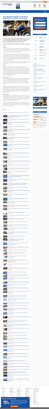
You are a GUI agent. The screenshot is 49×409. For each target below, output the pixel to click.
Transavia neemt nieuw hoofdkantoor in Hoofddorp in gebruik (18, 221)
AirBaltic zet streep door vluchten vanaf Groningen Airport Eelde (18, 164)
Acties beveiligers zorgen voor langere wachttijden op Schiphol (18, 215)
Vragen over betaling (27, 393)
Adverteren (3, 391)
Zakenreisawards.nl (36, 404)
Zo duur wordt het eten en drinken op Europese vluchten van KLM (19, 366)
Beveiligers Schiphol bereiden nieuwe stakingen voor (16, 126)
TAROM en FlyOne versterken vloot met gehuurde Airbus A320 (18, 302)
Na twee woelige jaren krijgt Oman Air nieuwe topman (17, 295)
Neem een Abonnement (27, 391)
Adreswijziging (27, 395)
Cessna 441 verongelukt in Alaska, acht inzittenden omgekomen (18, 281)
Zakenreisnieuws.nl (36, 391)
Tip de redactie (26, 112)
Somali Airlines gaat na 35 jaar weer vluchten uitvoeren (17, 332)
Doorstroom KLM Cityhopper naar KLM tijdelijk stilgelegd (17, 271)
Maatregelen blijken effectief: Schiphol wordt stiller (16, 360)
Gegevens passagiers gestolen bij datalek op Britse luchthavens (18, 141)
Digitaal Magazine (35, 1)
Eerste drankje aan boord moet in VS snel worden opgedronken (18, 187)
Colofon (3, 394)
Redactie (3, 393)
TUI (10, 393)
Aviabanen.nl (35, 397)
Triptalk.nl (34, 393)
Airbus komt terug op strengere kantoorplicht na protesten (17, 249)
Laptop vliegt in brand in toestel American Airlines (16, 252)
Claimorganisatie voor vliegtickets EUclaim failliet (16, 212)
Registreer (40, 1)
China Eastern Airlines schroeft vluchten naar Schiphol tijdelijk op (18, 305)
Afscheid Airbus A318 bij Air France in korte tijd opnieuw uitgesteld (19, 363)
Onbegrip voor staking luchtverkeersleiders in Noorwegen (17, 274)
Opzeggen (26, 396)
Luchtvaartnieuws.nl (36, 390)
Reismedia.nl (35, 396)
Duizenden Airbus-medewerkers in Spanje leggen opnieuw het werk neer (39, 90)
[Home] (7, 5)
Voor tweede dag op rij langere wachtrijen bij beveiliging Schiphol (18, 168)
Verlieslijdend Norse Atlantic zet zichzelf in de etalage (17, 284)
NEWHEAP (11, 395)
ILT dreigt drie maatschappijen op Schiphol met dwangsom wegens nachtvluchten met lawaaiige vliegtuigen (39, 70)
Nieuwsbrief (20, 390)
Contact (3, 390)
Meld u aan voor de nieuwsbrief (17, 112)
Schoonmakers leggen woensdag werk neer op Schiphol (17, 353)
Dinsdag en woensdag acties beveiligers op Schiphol (16, 236)
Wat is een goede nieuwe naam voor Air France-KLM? (39, 114)
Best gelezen (35, 63)
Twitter (19, 391)
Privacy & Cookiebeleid (4, 396)
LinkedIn (19, 394)
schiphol (6, 109)
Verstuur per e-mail (7, 112)
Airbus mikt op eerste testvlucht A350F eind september (17, 335)
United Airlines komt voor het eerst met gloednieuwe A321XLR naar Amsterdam (39, 66)
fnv (9, 109)
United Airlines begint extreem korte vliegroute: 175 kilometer (18, 247)
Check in (44, 1)
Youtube (19, 396)
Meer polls (35, 127)
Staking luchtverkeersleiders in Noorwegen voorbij (16, 218)
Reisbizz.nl (34, 394)
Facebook (19, 393)
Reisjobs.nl (34, 398)
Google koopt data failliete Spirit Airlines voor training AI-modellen (19, 369)
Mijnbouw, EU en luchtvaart (39, 104)
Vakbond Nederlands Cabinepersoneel (12, 391)
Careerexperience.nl (36, 402)
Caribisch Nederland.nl (35, 401)
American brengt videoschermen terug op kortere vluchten (17, 342)
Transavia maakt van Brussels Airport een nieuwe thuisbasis (18, 287)
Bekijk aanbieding (14, 406)
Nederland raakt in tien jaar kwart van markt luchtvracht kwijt (18, 205)
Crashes (35, 64)
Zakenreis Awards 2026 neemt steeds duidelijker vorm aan (17, 198)
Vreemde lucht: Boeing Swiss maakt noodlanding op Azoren (39, 86)
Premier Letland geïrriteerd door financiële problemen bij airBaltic (19, 119)
